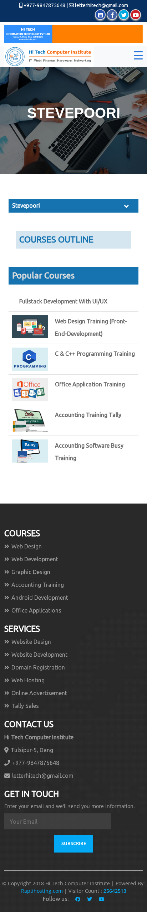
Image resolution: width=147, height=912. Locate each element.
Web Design (26, 546)
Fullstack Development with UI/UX (63, 301)
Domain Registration (38, 667)
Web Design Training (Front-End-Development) (91, 327)
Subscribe (73, 843)
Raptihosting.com (42, 890)
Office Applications (36, 610)
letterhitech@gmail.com (101, 5)
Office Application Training (90, 384)
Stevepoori (26, 205)
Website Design (31, 642)
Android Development (39, 597)
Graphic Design (30, 572)
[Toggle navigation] (138, 56)
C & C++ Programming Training (95, 353)
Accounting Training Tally (88, 415)
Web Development (34, 559)
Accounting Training (37, 585)
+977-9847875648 (43, 5)
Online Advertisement (39, 693)
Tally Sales (25, 706)
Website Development (39, 654)
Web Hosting (28, 680)
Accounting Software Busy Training (89, 451)
